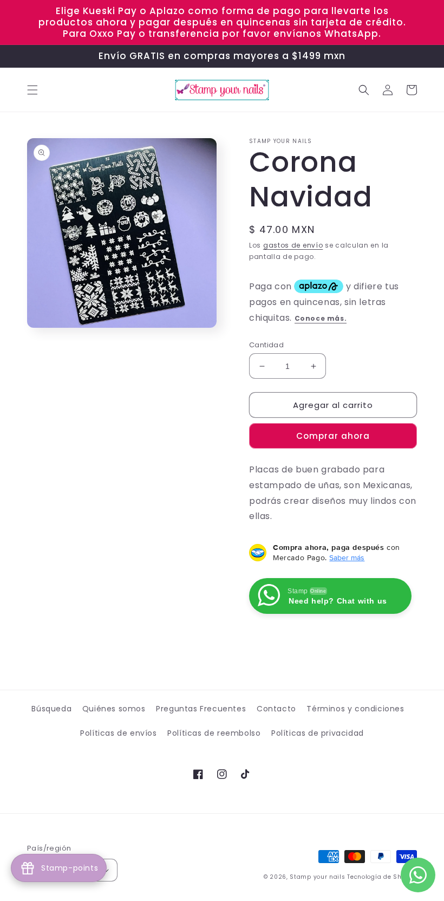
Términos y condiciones (355, 708)
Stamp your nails (317, 877)
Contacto (276, 708)
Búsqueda (51, 708)
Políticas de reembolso (213, 733)
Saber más (346, 557)
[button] (32, 90)
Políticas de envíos (118, 733)
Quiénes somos (114, 708)
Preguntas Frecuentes (201, 708)
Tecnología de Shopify (382, 877)
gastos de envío (293, 245)
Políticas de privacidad (317, 733)
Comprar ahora (333, 436)
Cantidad (266, 345)
